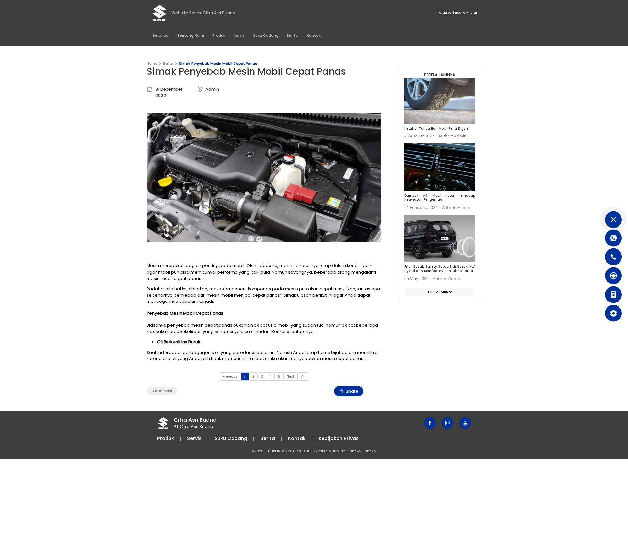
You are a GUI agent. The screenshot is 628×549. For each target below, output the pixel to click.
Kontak (314, 35)
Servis (239, 35)
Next (290, 376)
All (303, 376)
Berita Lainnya (439, 292)
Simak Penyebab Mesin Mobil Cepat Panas (218, 63)
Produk (218, 35)
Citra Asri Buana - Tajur (458, 12)
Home (152, 63)
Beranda (161, 35)
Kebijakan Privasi (339, 438)
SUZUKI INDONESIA (279, 451)
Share (352, 391)
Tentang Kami (190, 35)
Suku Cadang (266, 35)
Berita (292, 35)
